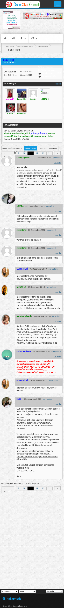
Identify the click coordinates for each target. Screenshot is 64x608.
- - (39, 158)
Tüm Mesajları (46, 67)
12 (37, 153)
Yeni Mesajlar (13, 38)
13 (43, 153)
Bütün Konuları (48, 70)
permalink (57, 158)
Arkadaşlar (53, 148)
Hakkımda (42, 148)
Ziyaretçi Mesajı (31, 148)
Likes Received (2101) (51, 73)
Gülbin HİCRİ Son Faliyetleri (12, 148)
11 (30, 153)
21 (49, 153)
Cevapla (57, 163)
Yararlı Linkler (23, 38)
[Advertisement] (43, 26)
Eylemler (34, 38)
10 (24, 153)
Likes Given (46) (48, 76)
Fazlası (58, 84)
